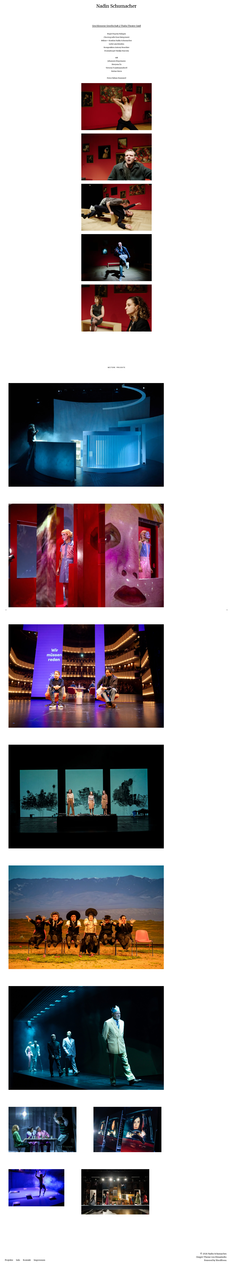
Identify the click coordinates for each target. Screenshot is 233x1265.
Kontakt (27, 1260)
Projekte (9, 1260)
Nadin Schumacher (116, 6)
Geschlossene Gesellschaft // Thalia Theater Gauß (116, 26)
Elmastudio (220, 1257)
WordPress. (221, 1260)
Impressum (39, 1260)
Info (18, 1260)
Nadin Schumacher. (217, 1253)
